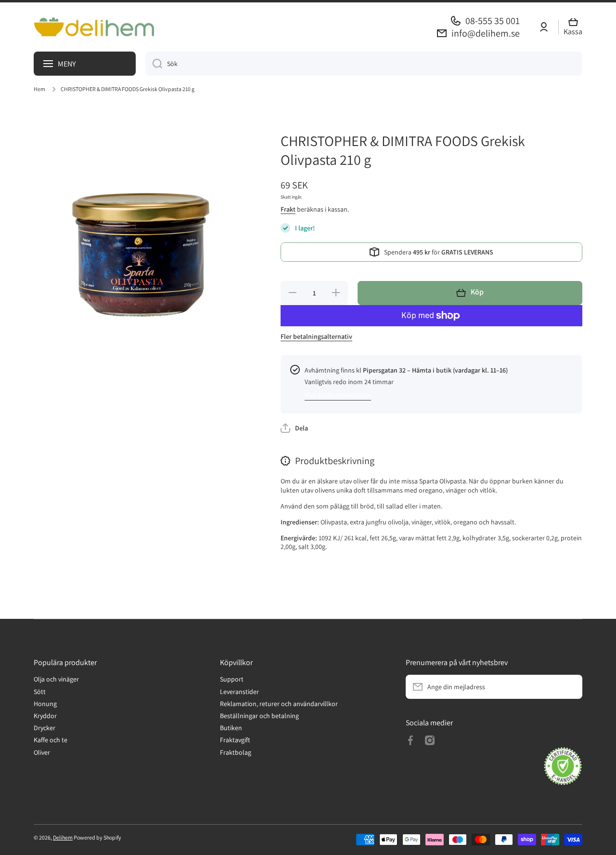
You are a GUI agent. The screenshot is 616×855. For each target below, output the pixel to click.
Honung (45, 703)
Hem (39, 89)
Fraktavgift (235, 739)
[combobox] (363, 64)
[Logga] (94, 26)
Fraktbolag (235, 752)
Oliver (42, 752)
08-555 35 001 (492, 20)
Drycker (44, 727)
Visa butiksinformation (338, 395)
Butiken (231, 727)
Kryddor (45, 715)
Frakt (288, 209)
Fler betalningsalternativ (316, 336)
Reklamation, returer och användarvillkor (279, 703)
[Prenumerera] (570, 687)
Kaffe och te (50, 739)
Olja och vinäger (56, 679)
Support (232, 679)
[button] (575, 27)
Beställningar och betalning (259, 715)
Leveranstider (239, 691)
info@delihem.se (485, 33)
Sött (40, 691)
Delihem (63, 837)
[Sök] (153, 64)
